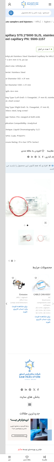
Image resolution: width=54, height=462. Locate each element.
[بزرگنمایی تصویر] (45, 223)
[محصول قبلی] (14, 261)
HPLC (38, 21)
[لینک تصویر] (29, 369)
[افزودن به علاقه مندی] (35, 277)
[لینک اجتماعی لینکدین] (32, 157)
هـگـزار (20, 449)
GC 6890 (39, 308)
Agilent (47, 21)
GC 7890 (39, 310)
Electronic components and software (43, 303)
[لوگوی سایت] (30, 4)
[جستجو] (11, 12)
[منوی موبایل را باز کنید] (50, 4)
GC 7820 (47, 310)
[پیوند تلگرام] (28, 157)
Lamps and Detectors (19, 303)
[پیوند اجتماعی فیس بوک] (42, 157)
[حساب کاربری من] (9, 4)
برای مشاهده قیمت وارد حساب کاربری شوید (42, 319)
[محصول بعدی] (9, 261)
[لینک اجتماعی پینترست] (35, 157)
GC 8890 (39, 313)
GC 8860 (46, 313)
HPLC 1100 (24, 300)
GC (49, 297)
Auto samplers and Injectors (18, 21)
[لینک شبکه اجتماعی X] (39, 157)
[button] (29, 404)
